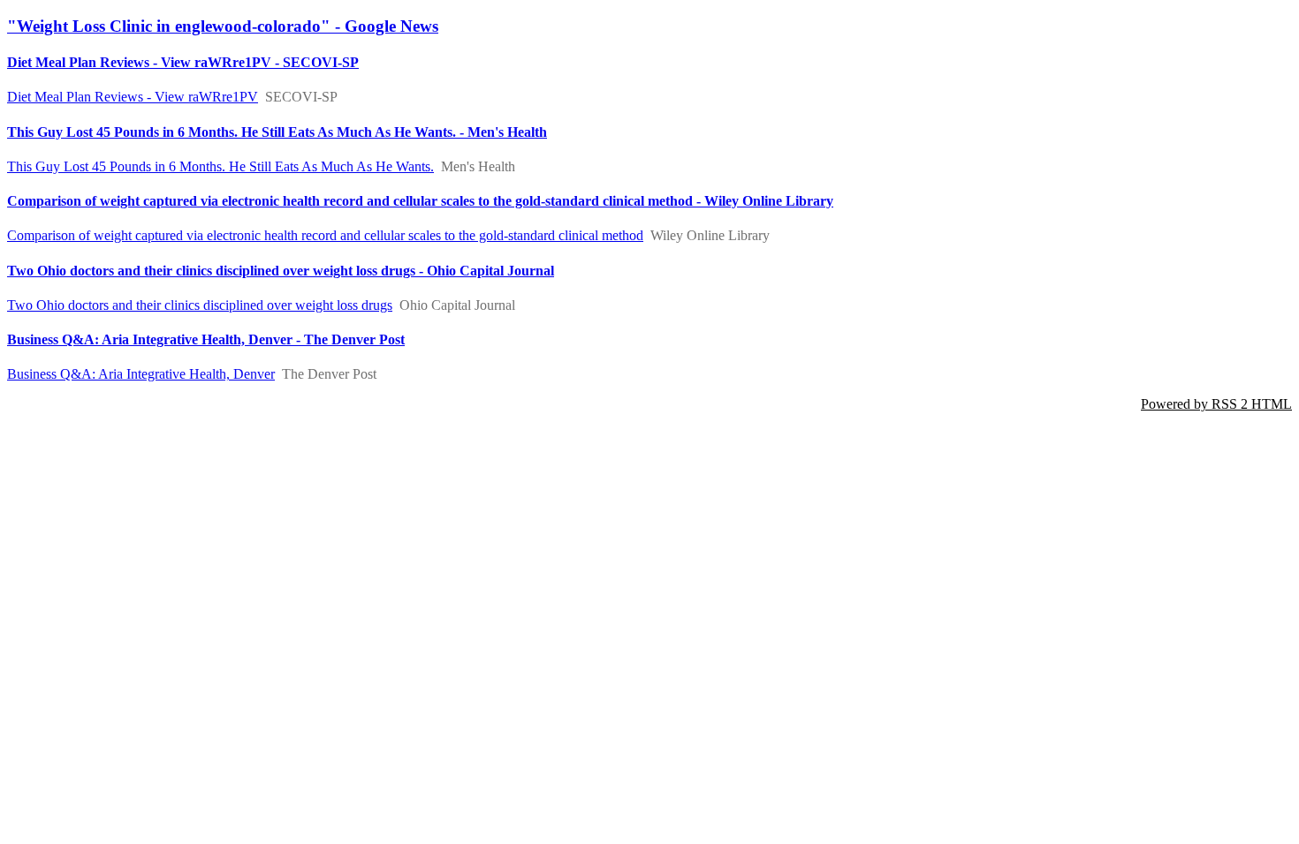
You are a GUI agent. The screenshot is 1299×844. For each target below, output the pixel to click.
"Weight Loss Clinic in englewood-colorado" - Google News (222, 26)
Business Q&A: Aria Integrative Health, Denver (141, 373)
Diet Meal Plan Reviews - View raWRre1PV (132, 96)
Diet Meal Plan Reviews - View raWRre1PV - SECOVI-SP (183, 62)
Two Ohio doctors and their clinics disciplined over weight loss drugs (199, 305)
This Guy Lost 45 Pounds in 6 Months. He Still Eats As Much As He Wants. (220, 166)
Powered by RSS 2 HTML (1216, 403)
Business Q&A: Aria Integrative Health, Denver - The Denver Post (206, 339)
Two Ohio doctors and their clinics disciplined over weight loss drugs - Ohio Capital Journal (280, 270)
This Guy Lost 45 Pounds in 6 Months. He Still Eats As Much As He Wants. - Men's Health (277, 131)
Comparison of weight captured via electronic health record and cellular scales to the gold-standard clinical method (325, 235)
